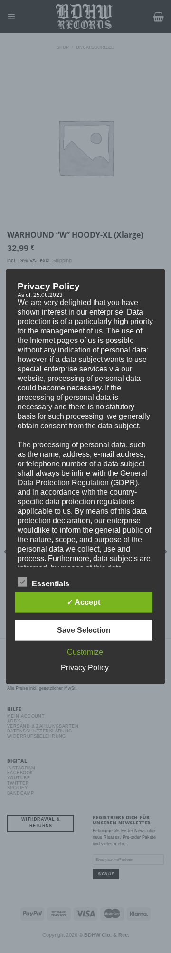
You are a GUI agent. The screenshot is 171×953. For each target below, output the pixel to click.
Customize (85, 652)
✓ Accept (83, 602)
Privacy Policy (85, 668)
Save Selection (84, 630)
